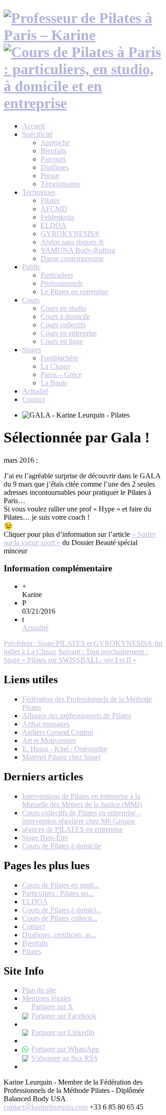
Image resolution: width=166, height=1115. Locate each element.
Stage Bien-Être (45, 838)
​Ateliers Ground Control (57, 732)
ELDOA (53, 225)
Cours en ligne (62, 341)
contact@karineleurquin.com (46, 1107)
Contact (33, 399)
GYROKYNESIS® (70, 234)
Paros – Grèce (61, 374)
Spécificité (37, 134)
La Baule (54, 383)
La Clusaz (55, 366)
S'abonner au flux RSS (64, 1058)
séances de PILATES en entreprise (72, 829)
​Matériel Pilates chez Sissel (61, 757)
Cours (31, 300)
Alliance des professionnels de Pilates (76, 716)
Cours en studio (63, 308)
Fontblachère (59, 358)
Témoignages (60, 184)
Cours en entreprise (69, 333)
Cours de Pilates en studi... (60, 885)
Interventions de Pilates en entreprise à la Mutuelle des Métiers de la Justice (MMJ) (82, 800)
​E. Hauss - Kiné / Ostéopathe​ (64, 749)
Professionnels (62, 283)
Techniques (38, 192)
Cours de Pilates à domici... (61, 910)
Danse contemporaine (72, 258)
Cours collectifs (63, 325)
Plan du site (39, 990)
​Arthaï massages (46, 724)
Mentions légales (46, 998)
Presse (50, 176)
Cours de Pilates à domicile (61, 846)
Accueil (33, 126)
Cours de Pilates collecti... (59, 918)
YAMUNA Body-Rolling (78, 250)
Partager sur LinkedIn (63, 1032)
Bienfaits (53, 151)
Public (31, 267)
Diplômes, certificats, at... (59, 935)
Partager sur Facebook (63, 1016)
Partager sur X (52, 1006)
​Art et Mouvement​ (49, 740)
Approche (55, 142)
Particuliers (57, 275)
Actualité (35, 391)
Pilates (50, 200)
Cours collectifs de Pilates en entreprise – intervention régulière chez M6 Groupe (81, 817)
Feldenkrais (57, 217)
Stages (31, 350)
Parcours (53, 159)
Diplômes (55, 167)
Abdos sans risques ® (72, 242)
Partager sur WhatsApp (65, 1049)
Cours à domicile (65, 316)
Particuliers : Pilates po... (58, 893)
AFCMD (54, 209)
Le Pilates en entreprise (74, 292)
